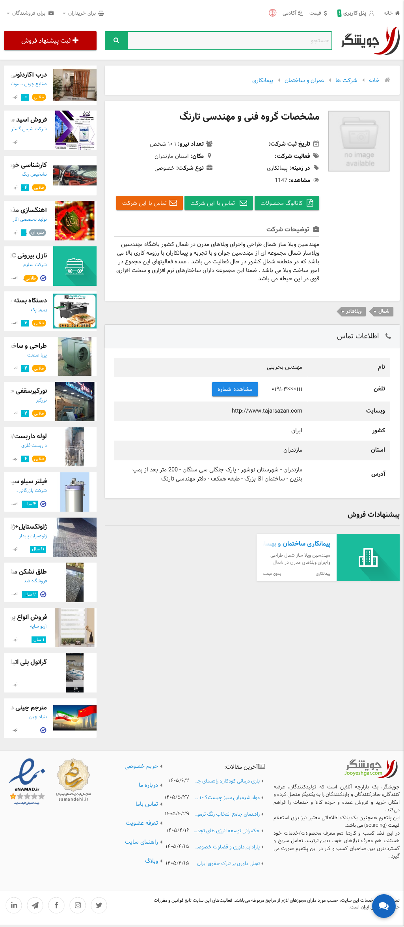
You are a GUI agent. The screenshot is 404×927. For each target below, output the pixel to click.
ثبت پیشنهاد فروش (46, 41)
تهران (13, 97)
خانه (388, 13)
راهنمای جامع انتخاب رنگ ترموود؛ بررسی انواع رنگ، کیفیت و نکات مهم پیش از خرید (227, 815)
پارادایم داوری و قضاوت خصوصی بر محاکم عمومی (227, 847)
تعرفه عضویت (142, 823)
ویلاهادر (354, 311)
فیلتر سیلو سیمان (24, 481)
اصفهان (11, 277)
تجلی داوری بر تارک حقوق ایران (228, 864)
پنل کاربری (352, 13)
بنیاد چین (38, 717)
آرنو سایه (38, 627)
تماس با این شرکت (213, 203)
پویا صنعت (37, 355)
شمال (383, 311)
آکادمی (289, 13)
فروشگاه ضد (35, 581)
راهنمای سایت (141, 842)
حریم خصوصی (141, 766)
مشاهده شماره (235, 389)
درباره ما (148, 785)
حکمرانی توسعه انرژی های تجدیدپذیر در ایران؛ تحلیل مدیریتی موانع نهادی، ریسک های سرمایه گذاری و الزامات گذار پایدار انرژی (227, 831)
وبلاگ (151, 861)
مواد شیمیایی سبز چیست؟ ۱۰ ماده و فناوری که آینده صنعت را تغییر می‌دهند (227, 798)
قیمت (315, 13)
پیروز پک (39, 310)
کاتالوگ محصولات (282, 203)
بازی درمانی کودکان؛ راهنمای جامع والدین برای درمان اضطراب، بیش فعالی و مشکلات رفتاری (227, 781)
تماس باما (147, 804)
